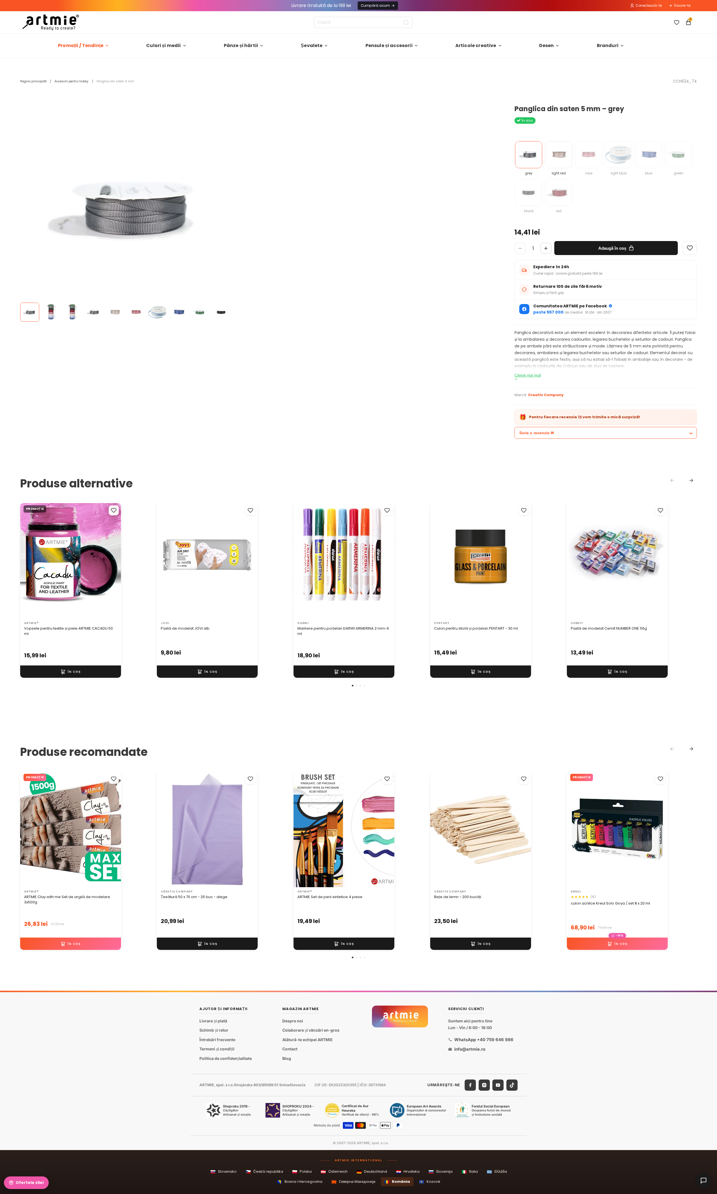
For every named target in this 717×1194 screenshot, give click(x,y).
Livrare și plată (213, 1020)
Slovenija (441, 1172)
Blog (286, 1058)
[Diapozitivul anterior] (30, 561)
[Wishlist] (690, 248)
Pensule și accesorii (389, 45)
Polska (302, 1172)
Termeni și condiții (216, 1048)
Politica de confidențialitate (225, 1058)
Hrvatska (408, 1172)
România (397, 1182)
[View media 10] (221, 312)
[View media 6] (136, 312)
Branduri (607, 45)
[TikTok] (512, 1085)
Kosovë (429, 1182)
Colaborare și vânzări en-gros (310, 1030)
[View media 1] (29, 312)
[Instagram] (484, 1085)
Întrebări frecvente (217, 1039)
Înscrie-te (682, 5)
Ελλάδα (497, 1172)
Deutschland (372, 1172)
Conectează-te (648, 5)
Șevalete (311, 45)
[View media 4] (93, 312)
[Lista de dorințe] (676, 22)
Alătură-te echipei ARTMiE (307, 1039)
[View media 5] (114, 312)
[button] (352, 685)
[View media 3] (72, 312)
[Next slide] (691, 480)
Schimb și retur (213, 1030)
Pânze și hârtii (241, 45)
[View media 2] (50, 312)
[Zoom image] (126, 211)
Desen (546, 45)
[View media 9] (199, 312)
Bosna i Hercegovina (299, 1182)
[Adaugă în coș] (70, 672)
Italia (470, 1172)
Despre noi (292, 1020)
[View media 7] (157, 312)
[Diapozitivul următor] (111, 561)
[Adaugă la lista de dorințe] (114, 510)
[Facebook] (470, 1085)
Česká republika (264, 1172)
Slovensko (223, 1172)
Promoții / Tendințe (80, 45)
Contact (289, 1048)
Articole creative (475, 45)
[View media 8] (178, 312)
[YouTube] (498, 1085)
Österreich (334, 1172)
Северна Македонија (353, 1182)
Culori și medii (163, 45)
